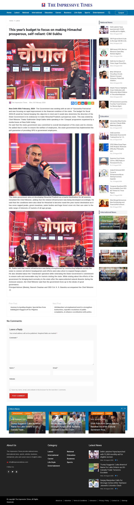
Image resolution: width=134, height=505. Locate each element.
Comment (13, 338)
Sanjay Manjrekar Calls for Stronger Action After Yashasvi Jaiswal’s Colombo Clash (25, 426)
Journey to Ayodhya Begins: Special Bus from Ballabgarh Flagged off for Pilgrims (28, 308)
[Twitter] (75, 103)
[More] (92, 103)
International (37, 12)
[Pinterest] (85, 103)
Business (67, 12)
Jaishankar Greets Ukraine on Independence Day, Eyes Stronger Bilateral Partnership (113, 273)
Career (58, 12)
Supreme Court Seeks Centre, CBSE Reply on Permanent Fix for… (117, 160)
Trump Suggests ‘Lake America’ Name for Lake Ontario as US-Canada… (111, 224)
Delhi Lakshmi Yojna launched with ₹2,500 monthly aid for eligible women (112, 454)
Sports (87, 12)
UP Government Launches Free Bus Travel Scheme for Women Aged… (118, 104)
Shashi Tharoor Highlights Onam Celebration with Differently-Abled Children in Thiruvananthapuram (118, 91)
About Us (59, 500)
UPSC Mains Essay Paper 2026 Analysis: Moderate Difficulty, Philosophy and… (118, 147)
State (112, 413)
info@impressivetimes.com (18, 462)
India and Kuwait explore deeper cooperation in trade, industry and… (113, 258)
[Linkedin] (82, 103)
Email (55, 368)
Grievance (93, 500)
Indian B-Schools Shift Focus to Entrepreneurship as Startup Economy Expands (117, 174)
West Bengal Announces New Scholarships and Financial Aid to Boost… (118, 202)
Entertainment (98, 12)
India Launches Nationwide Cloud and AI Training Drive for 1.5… (118, 135)
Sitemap (124, 500)
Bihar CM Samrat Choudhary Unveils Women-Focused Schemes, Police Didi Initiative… (117, 76)
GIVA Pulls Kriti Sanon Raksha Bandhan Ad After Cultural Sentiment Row (65, 426)
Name (12, 368)
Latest (16, 12)
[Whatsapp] (89, 103)
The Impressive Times (19, 102)
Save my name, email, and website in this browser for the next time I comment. (39, 390)
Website (12, 379)
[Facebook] (72, 103)
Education (49, 12)
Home (9, 12)
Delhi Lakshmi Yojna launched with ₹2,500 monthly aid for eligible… (118, 29)
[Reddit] (79, 103)
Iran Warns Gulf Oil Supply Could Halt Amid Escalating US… (112, 241)
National (25, 12)
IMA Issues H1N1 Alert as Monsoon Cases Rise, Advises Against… (118, 51)
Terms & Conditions (80, 500)
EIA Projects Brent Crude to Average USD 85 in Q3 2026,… (104, 428)
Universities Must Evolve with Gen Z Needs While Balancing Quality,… (118, 123)
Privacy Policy (104, 500)
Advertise (67, 500)
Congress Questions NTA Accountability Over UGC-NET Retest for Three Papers (118, 189)
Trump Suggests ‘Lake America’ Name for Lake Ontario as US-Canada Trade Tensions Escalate (113, 468)
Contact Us (115, 500)
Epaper (121, 12)
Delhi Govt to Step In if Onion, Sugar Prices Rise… (118, 62)
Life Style (78, 12)
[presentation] (122, 408)
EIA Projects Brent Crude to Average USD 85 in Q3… (118, 40)
